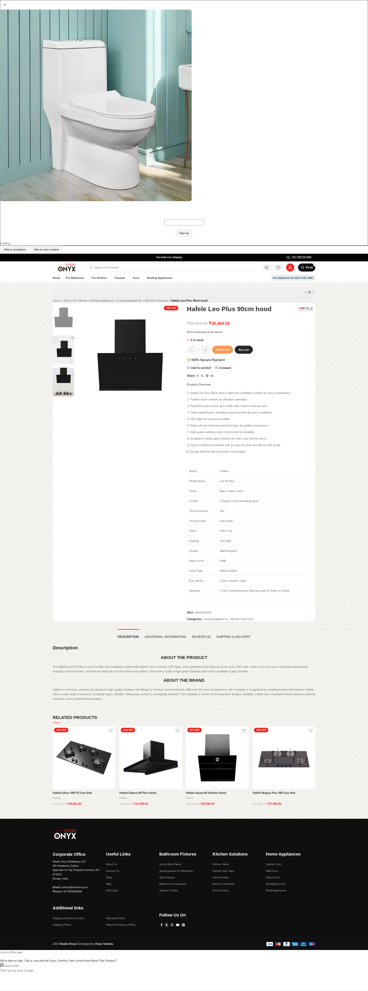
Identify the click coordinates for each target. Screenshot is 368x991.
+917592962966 (72, 891)
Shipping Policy (62, 924)
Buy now (244, 349)
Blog (108, 883)
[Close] (5, 5)
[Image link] (65, 833)
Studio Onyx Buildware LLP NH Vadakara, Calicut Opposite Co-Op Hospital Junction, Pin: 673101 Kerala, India (76, 870)
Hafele (57, 797)
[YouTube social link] (178, 925)
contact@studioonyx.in (74, 887)
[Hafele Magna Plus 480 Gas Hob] (284, 757)
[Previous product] (306, 292)
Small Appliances (276, 890)
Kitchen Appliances (102, 300)
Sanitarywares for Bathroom (176, 870)
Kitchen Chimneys (156, 300)
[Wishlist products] (278, 267)
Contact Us (112, 870)
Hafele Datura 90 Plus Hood (137, 792)
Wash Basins (167, 877)
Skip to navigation (14, 249)
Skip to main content (46, 249)
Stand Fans (273, 877)
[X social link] (202, 375)
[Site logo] (68, 267)
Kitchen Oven (221, 890)
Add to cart (222, 349)
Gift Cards (112, 890)
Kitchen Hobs (221, 877)
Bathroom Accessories (172, 883)
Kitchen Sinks (221, 864)
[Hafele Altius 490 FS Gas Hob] (84, 757)
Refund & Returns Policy (121, 924)
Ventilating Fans (275, 883)
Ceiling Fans (273, 864)
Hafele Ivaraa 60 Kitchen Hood (206, 792)
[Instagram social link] (172, 925)
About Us (111, 864)
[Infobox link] (299, 257)
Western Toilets (168, 890)
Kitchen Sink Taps (223, 870)
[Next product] (313, 292)
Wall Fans (272, 870)
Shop (66, 300)
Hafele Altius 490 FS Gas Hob (72, 792)
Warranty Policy (115, 918)
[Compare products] (266, 267)
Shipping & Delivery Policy (68, 918)
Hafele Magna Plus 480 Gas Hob (274, 792)
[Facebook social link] (198, 375)
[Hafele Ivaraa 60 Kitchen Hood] (217, 757)
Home (56, 300)
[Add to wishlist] (111, 730)
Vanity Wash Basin (170, 864)
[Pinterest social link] (207, 375)
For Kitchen (80, 300)
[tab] (128, 635)
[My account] (290, 267)
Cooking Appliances (129, 300)
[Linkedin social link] (212, 375)
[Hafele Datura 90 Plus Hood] (150, 757)
